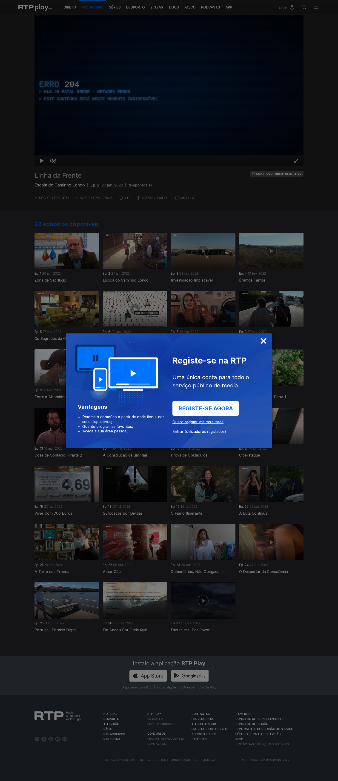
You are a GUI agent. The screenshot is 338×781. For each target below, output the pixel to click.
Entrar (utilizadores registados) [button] (199, 431)
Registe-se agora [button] (205, 408)
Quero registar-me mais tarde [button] (197, 422)
